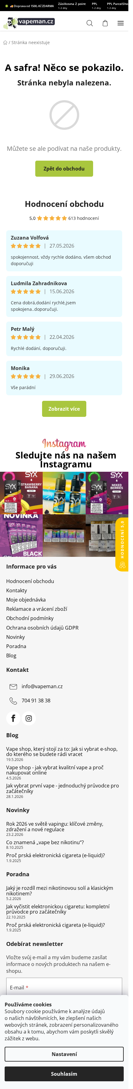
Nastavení (64, 1054)
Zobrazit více (64, 408)
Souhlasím (64, 1074)
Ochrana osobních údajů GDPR (42, 627)
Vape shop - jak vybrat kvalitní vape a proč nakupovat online (55, 770)
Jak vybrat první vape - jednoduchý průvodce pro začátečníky (62, 788)
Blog (11, 655)
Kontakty (16, 590)
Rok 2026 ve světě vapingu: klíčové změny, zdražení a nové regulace (54, 826)
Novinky (15, 637)
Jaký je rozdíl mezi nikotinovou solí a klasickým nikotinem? (59, 891)
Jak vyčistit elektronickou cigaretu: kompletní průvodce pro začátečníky (57, 909)
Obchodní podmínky (30, 618)
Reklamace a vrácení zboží (36, 609)
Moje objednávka (26, 599)
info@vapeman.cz (42, 686)
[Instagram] (29, 718)
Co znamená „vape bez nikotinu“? (45, 842)
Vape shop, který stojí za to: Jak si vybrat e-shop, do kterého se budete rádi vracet (62, 751)
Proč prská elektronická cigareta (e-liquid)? (55, 855)
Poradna (16, 646)
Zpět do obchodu (64, 168)
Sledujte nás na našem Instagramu (65, 460)
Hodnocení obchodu (64, 203)
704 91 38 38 (36, 700)
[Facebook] (13, 718)
